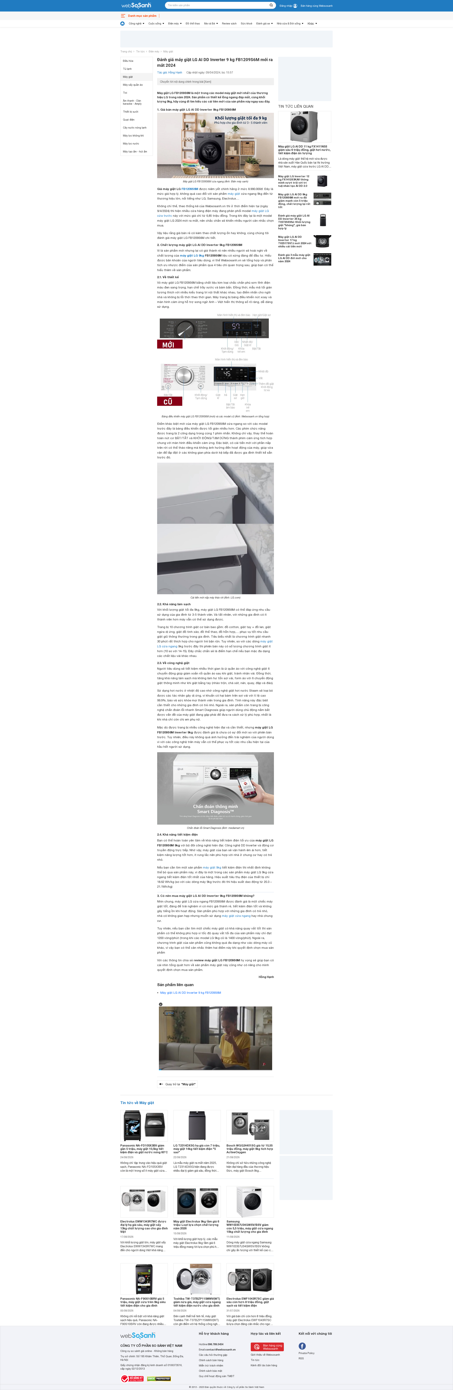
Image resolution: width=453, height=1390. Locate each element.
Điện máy (173, 23)
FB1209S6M (190, 189)
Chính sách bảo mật (210, 1370)
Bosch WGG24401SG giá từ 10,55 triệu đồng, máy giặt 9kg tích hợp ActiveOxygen (249, 1149)
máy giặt (234, 193)
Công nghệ (135, 23)
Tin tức (140, 51)
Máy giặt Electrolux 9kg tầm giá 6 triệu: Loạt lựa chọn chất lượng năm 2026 (196, 1225)
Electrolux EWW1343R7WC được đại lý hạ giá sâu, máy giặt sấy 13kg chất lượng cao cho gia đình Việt (144, 1226)
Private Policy (306, 1353)
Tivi (125, 92)
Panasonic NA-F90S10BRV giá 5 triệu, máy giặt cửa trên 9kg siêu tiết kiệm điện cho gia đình (143, 1302)
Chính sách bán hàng (211, 1360)
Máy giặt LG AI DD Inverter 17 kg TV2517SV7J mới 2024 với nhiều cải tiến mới (294, 241)
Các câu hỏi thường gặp (213, 1355)
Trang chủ (126, 51)
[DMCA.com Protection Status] (159, 1378)
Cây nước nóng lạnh (135, 127)
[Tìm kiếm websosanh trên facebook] (302, 1346)
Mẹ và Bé (209, 23)
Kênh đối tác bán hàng (264, 1365)
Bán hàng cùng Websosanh (317, 5)
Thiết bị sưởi (130, 111)
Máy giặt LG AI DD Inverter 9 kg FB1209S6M (190, 992)
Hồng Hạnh (266, 976)
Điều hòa (128, 60)
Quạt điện (128, 119)
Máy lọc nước (131, 143)
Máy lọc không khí (133, 135)
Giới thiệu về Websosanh (265, 1354)
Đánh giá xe (263, 23)
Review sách (229, 23)
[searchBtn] (271, 5)
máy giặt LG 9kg (192, 255)
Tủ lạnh (127, 68)
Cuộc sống (154, 23)
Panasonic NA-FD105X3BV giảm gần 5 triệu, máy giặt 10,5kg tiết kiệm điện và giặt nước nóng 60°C (144, 1149)
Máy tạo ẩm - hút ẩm (135, 151)
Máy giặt (168, 51)
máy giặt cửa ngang (236, 916)
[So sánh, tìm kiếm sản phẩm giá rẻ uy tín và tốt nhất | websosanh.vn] (136, 5)
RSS (301, 1358)
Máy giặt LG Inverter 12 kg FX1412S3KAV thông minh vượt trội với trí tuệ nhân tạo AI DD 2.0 (293, 181)
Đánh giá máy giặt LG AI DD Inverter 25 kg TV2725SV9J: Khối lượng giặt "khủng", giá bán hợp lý (294, 222)
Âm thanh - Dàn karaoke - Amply (132, 102)
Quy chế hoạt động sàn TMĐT (216, 1376)
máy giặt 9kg (212, 867)
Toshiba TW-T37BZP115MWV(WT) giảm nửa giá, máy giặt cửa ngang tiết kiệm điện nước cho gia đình (197, 1302)
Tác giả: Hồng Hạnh (169, 72)
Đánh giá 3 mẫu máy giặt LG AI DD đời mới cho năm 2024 (294, 258)
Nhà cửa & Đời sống (288, 23)
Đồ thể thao (193, 23)
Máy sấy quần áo (133, 84)
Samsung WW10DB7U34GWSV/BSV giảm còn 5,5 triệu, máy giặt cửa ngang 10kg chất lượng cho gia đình (249, 1226)
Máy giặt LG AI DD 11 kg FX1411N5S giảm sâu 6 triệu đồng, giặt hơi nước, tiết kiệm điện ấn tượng (304, 150)
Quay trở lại (180, 1084)
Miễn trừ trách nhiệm (211, 1365)
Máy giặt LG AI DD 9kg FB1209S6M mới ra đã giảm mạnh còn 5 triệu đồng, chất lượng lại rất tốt (294, 201)
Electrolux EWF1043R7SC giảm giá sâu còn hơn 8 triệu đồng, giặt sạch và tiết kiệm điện (250, 1302)
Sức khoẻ (246, 23)
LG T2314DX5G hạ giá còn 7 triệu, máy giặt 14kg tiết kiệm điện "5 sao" (196, 1149)
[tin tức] (122, 23)
